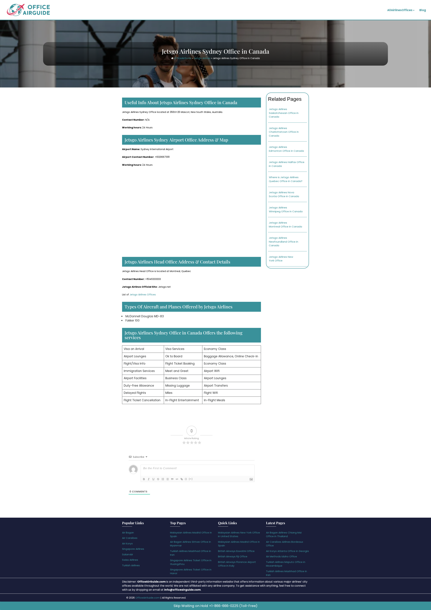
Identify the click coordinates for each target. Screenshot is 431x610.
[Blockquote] (172, 479)
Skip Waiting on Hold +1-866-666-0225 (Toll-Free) (215, 605)
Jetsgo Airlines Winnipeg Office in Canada (286, 209)
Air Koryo (127, 543)
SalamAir (127, 554)
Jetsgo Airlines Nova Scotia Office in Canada (284, 194)
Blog (422, 10)
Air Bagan (128, 532)
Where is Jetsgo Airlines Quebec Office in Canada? (285, 179)
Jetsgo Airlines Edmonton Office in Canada (286, 149)
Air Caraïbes (129, 538)
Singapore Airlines (133, 549)
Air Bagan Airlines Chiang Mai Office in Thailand (284, 534)
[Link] (181, 479)
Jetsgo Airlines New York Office (281, 258)
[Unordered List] (167, 479)
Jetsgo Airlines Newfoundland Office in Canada (283, 241)
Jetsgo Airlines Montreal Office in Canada (285, 224)
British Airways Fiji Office (232, 556)
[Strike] (158, 479)
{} (186, 479)
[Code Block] (177, 479)
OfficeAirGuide (182, 58)
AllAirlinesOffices (399, 10)
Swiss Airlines (130, 560)
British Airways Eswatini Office (236, 551)
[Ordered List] (162, 479)
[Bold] (144, 479)
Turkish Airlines (131, 565)
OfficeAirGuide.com (147, 597)
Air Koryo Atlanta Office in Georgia (287, 551)
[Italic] (148, 479)
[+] (191, 479)
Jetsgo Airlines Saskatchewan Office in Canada (284, 112)
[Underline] (153, 479)
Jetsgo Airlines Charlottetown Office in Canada (284, 131)
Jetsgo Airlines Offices (142, 294)
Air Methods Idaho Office (281, 556)
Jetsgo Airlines (202, 58)
